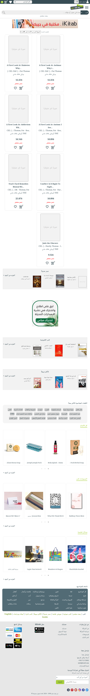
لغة (71, 591)
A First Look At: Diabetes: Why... (18, 67)
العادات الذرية (18, 409)
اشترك (60, 682)
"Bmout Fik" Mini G (13, 516)
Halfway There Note (76, 516)
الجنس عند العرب (75, 418)
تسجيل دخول (82, 2)
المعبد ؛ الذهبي (48, 346)
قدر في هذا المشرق (71, 376)
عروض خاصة (56, 614)
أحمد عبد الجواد (71, 280)
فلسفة (56, 603)
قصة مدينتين (52, 418)
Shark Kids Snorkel (76, 569)
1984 (12, 414)
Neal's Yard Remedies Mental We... (18, 186)
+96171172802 (83, 660)
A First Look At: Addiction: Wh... (18, 126)
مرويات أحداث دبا (48, 275)
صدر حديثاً (47, 614)
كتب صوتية (67, 614)
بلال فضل (47, 380)
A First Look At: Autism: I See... (50, 126)
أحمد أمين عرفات (25, 279)
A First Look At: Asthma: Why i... (50, 67)
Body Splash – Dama (55, 463)
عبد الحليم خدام (75, 414)
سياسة (70, 603)
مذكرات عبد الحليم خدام (24, 414)
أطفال (15, 591)
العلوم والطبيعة (12, 599)
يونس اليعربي (48, 278)
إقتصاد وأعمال (26, 591)
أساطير (14, 595)
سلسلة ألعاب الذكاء (13, 569)
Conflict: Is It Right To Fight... (50, 186)
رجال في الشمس (39, 414)
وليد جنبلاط (70, 378)
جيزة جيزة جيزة (48, 377)
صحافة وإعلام (81, 599)
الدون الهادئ (13, 418)
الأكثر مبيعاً (37, 614)
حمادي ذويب (25, 348)
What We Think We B (55, 516)
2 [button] (45, 469)
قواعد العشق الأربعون (38, 418)
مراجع (42, 599)
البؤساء (40, 409)
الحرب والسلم (63, 418)
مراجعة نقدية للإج (26, 346)
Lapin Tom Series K (34, 569)
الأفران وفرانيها (72, 277)
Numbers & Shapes (55, 569)
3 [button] (41, 469)
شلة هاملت (25, 277)
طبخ (84, 595)
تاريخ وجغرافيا (53, 595)
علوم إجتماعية (39, 603)
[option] (77, 447)
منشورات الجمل (24, 418)
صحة (70, 595)
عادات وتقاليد (12, 603)
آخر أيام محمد (27, 379)
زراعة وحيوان (40, 595)
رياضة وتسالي (81, 603)
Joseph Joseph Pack (34, 463)
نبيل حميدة (70, 347)
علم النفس (69, 608)
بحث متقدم (77, 614)
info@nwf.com (83, 663)
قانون (56, 608)
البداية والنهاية (56, 409)
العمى (10, 409)
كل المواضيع (82, 591)
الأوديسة (64, 414)
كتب (84, 614)
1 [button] (48, 469)
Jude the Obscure (50, 243)
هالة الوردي (26, 381)
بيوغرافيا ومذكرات (38, 591)
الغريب (47, 409)
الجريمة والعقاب (30, 409)
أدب (29, 595)
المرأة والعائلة (54, 599)
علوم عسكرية (82, 608)
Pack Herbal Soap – (77, 463)
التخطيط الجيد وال (70, 344)
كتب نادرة (29, 614)
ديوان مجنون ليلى (53, 414)
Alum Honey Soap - (13, 463)
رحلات (28, 603)
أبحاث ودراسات (18, 614)
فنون (56, 591)
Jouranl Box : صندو (34, 516)
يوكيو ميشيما (48, 348)
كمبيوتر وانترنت (67, 599)
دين (29, 599)
